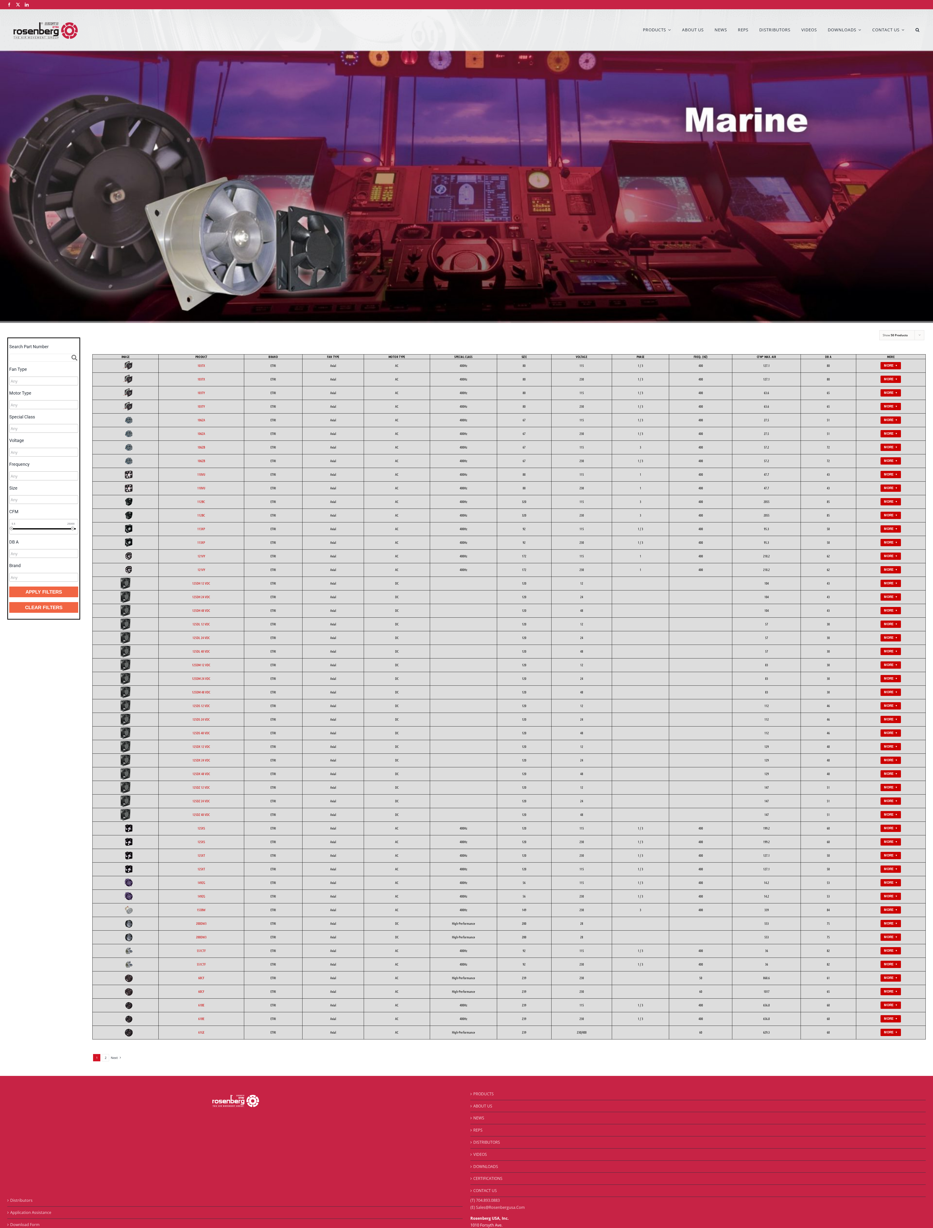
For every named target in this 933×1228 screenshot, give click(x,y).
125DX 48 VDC (201, 773)
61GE (201, 1032)
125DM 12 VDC (201, 665)
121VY (201, 556)
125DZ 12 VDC (201, 787)
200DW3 (201, 923)
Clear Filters (43, 607)
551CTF (201, 950)
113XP (201, 529)
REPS (478, 1130)
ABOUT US (482, 1106)
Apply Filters (44, 592)
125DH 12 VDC (201, 583)
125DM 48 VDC (201, 692)
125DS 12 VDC (201, 705)
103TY (201, 392)
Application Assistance (30, 1212)
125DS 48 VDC (201, 733)
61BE (201, 1005)
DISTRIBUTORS (486, 1142)
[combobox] (43, 381)
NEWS (478, 1118)
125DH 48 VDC (201, 610)
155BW (201, 910)
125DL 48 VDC (201, 651)
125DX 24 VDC (201, 760)
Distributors (21, 1200)
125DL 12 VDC (201, 624)
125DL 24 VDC (201, 637)
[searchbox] (32, 381)
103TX (201, 365)
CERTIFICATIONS (487, 1178)
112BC (201, 501)
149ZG (201, 882)
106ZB (201, 447)
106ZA (201, 420)
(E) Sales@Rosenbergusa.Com (497, 1207)
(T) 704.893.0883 (485, 1200)
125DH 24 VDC (201, 597)
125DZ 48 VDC (201, 814)
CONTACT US (485, 1190)
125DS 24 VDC (201, 719)
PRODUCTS (483, 1094)
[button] (918, 29)
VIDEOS (480, 1154)
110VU (201, 474)
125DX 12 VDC (201, 746)
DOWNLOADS (485, 1166)
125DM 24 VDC (201, 678)
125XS (201, 828)
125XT (201, 855)
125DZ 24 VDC (201, 801)
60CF (201, 978)
